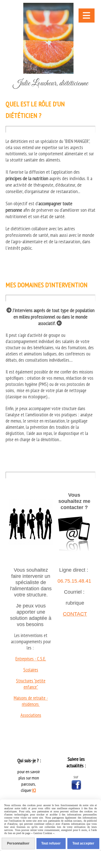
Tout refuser (51, 843)
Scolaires (30, 670)
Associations (30, 715)
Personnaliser (18, 843)
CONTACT (75, 614)
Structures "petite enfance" (30, 684)
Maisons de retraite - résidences (31, 701)
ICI (34, 790)
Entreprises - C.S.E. (30, 659)
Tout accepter (83, 843)
